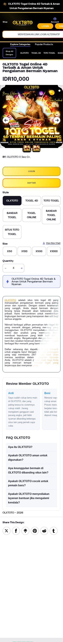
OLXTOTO (10, 300)
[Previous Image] (6, 120)
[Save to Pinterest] (35, 530)
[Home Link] (22, 23)
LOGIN (45, 26)
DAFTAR (31, 183)
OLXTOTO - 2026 (13, 512)
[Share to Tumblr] (54, 530)
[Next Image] (57, 120)
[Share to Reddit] (44, 530)
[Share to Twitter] (7, 530)
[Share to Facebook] (16, 530)
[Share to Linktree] (25, 530)
